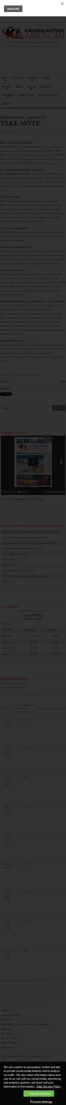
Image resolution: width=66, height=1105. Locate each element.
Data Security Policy (48, 1086)
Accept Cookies (41, 1093)
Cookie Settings (42, 1101)
